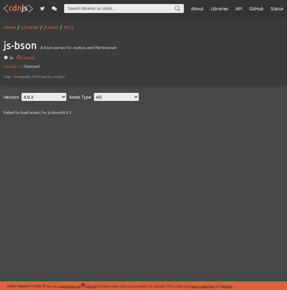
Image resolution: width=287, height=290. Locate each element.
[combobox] (44, 97)
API (238, 8)
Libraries (219, 8)
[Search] (177, 8)
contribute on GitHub (78, 286)
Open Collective (202, 286)
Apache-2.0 (14, 66)
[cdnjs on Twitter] (42, 8)
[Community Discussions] (54, 8)
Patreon (226, 286)
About (197, 8)
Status (277, 8)
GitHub (256, 8)
